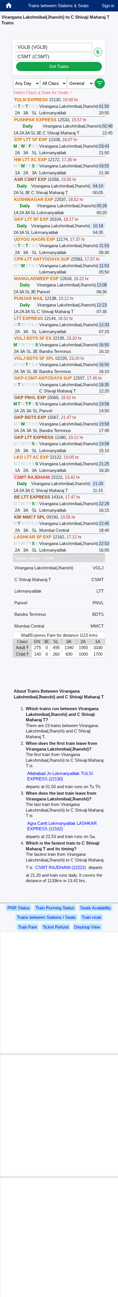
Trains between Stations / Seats (46, 917)
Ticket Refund (55, 927)
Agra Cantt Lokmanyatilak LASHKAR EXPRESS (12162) (62, 826)
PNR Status (18, 907)
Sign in (108, 5)
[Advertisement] (59, 992)
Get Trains (59, 66)
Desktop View (87, 927)
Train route (91, 917)
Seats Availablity (95, 907)
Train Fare (27, 927)
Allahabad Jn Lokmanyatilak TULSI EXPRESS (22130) (60, 776)
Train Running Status (55, 907)
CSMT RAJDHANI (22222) (60, 867)
